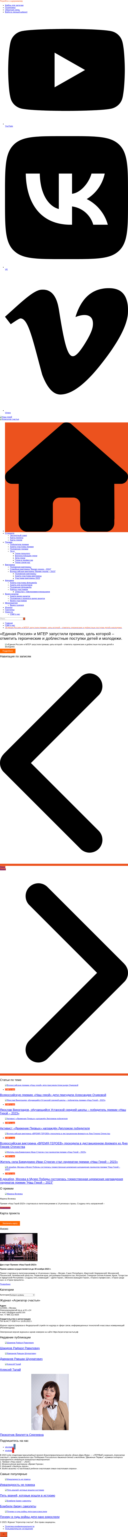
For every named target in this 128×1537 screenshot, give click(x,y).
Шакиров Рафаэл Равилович (20, 1348)
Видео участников (18, 601)
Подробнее (7, 651)
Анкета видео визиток (20, 596)
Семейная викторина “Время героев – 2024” (30, 569)
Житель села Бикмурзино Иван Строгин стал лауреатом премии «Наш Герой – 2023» (59, 1161)
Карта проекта (16, 538)
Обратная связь (12, 10)
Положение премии (19, 549)
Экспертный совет (18, 535)
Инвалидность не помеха (17, 1484)
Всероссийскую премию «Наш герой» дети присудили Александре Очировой (53, 1095)
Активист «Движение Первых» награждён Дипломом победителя (45, 1128)
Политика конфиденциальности (19, 1526)
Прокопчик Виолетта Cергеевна (22, 1434)
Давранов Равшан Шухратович (21, 1359)
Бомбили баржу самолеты (18, 1506)
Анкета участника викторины (28, 576)
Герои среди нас (22, 562)
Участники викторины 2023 (27, 578)
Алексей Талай (10, 1369)
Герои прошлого (22, 553)
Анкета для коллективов (21, 585)
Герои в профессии (24, 560)
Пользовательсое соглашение (19, 1529)
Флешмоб (9, 580)
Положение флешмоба (21, 587)
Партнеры (9, 610)
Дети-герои (20, 558)
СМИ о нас (15, 614)
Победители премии (19, 544)
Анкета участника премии (22, 547)
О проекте (9, 533)
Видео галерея (17, 605)
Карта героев (16, 540)
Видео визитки (11, 594)
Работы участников (19, 589)
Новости (9, 612)
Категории (5, 1295)
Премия (8, 542)
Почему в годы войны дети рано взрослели (30, 1517)
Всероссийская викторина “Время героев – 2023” (33, 571)
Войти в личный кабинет (16, 12)
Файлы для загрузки (14, 5)
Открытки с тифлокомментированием (32, 592)
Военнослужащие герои (26, 556)
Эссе (12, 551)
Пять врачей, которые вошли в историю (27, 1495)
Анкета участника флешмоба (23, 583)
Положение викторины (20, 567)
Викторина (10, 565)
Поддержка (10, 7)
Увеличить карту (10, 1223)
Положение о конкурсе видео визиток (27, 598)
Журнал (8, 607)
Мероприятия (11, 603)
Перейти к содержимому (11, 1)
